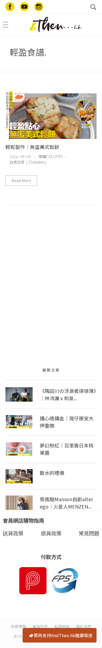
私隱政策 (62, 626)
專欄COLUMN (50, 156)
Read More (21, 180)
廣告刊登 (40, 626)
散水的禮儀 (52, 472)
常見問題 (89, 533)
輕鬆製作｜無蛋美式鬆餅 (32, 146)
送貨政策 (13, 533)
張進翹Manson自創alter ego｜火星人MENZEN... (66, 502)
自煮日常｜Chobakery (28, 162)
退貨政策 (51, 533)
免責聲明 (18, 626)
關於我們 (83, 626)
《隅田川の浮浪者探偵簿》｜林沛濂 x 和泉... (68, 394)
